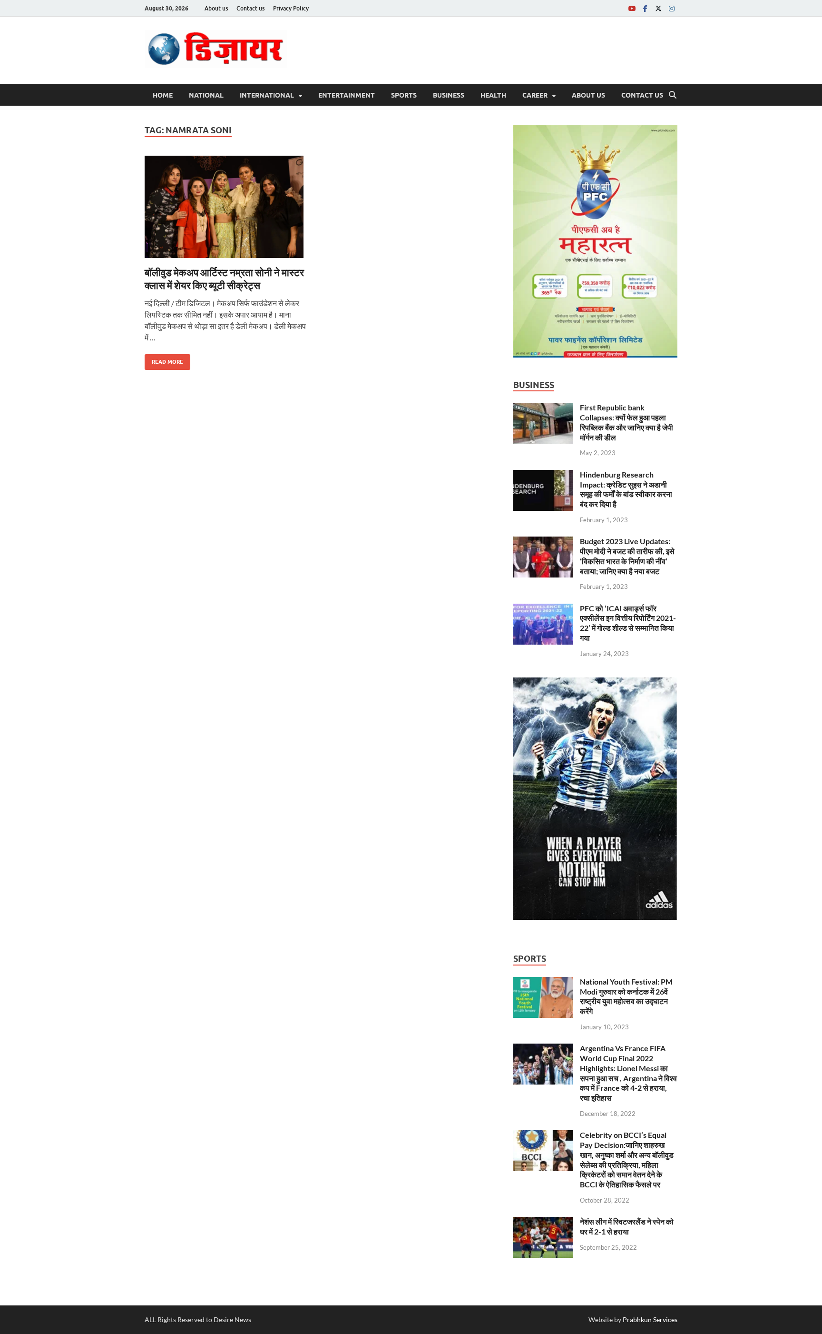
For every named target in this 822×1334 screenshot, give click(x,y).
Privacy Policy (291, 8)
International (267, 95)
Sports (404, 95)
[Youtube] (631, 8)
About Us (588, 95)
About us (216, 8)
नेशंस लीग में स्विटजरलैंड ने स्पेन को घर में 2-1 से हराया (627, 1226)
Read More (164, 359)
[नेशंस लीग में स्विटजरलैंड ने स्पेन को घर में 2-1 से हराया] (543, 1222)
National (206, 95)
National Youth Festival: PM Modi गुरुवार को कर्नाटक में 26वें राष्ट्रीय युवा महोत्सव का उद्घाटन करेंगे (626, 996)
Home (163, 95)
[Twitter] (658, 8)
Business (448, 95)
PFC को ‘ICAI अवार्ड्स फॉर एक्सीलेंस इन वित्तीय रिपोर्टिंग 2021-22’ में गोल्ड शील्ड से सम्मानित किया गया (628, 623)
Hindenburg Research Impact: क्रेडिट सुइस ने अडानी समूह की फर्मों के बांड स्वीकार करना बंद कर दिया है (626, 489)
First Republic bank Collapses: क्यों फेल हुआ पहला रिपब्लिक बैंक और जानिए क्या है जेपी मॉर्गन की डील (626, 422)
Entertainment (346, 95)
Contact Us (642, 95)
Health (493, 95)
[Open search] (672, 95)
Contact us (250, 8)
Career (535, 95)
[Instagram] (671, 8)
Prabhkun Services (650, 1319)
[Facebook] (645, 8)
